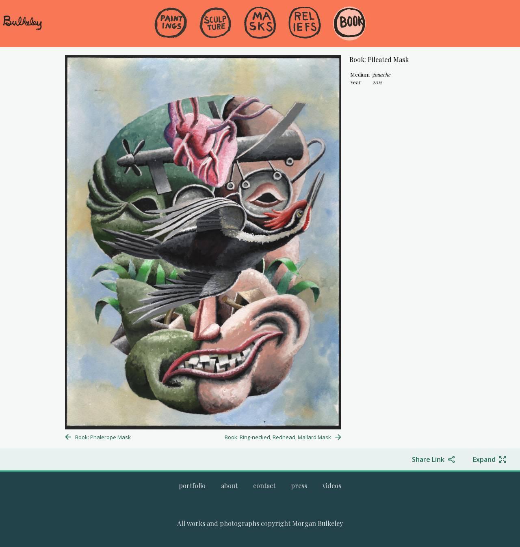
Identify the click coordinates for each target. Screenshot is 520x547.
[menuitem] (170, 36)
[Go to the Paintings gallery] (170, 23)
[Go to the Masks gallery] (260, 23)
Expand (484, 459)
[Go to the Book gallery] (349, 23)
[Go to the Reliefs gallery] (304, 23)
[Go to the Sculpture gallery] (215, 23)
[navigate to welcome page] (22, 28)
